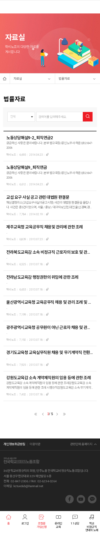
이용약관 (35, 444)
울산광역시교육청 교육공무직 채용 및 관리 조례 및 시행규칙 (49, 302)
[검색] (87, 116)
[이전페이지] (43, 414)
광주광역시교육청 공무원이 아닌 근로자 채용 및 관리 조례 (49, 327)
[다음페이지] (57, 414)
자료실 (17, 78)
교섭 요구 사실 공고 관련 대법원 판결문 (37, 197)
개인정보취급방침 (14, 444)
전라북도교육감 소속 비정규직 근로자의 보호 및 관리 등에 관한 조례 (49, 252)
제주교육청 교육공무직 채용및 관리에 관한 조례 (44, 226)
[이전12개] (35, 414)
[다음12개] (64, 414)
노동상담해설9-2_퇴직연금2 (29, 137)
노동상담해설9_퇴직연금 (26, 167)
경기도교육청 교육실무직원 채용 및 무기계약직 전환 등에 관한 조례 (49, 352)
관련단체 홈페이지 (81, 444)
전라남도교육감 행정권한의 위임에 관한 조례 (42, 277)
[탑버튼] (91, 487)
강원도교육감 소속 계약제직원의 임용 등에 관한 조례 (48, 377)
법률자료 (64, 78)
